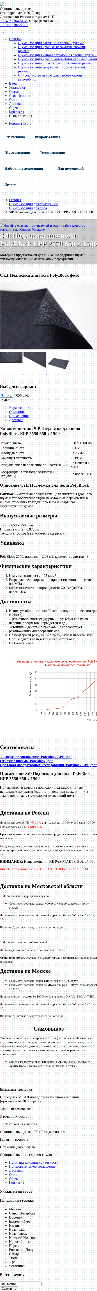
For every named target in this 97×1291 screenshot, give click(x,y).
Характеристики (22, 408)
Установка (17, 87)
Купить (6, 400)
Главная (15, 200)
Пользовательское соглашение (32, 1166)
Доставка (16, 104)
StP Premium (15, 137)
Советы (15, 39)
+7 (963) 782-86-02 (14, 25)
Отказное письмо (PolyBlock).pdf (26, 761)
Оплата (14, 100)
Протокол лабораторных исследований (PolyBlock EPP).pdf (48, 765)
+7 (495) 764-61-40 (14, 21)
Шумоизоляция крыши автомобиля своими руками (57, 59)
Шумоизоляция (17, 153)
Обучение (16, 108)
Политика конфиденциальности (33, 1162)
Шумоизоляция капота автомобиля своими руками (57, 55)
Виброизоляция (47, 137)
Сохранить (9, 1288)
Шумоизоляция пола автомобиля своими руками (55, 63)
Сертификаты (19, 95)
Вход (13, 83)
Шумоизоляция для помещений (33, 204)
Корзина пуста (20, 123)
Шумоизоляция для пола (28, 208)
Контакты (16, 112)
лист (17, 395)
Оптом (14, 91)
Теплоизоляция (52, 153)
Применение (19, 416)
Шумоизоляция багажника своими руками (51, 43)
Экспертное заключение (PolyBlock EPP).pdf (36, 757)
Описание (17, 412)
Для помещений (71, 168)
